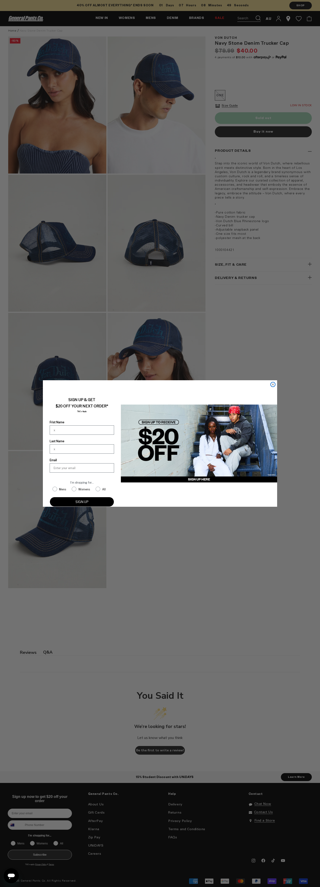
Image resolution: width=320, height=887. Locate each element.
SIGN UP (82, 502)
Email (53, 460)
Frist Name (57, 422)
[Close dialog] (273, 384)
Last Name (57, 441)
